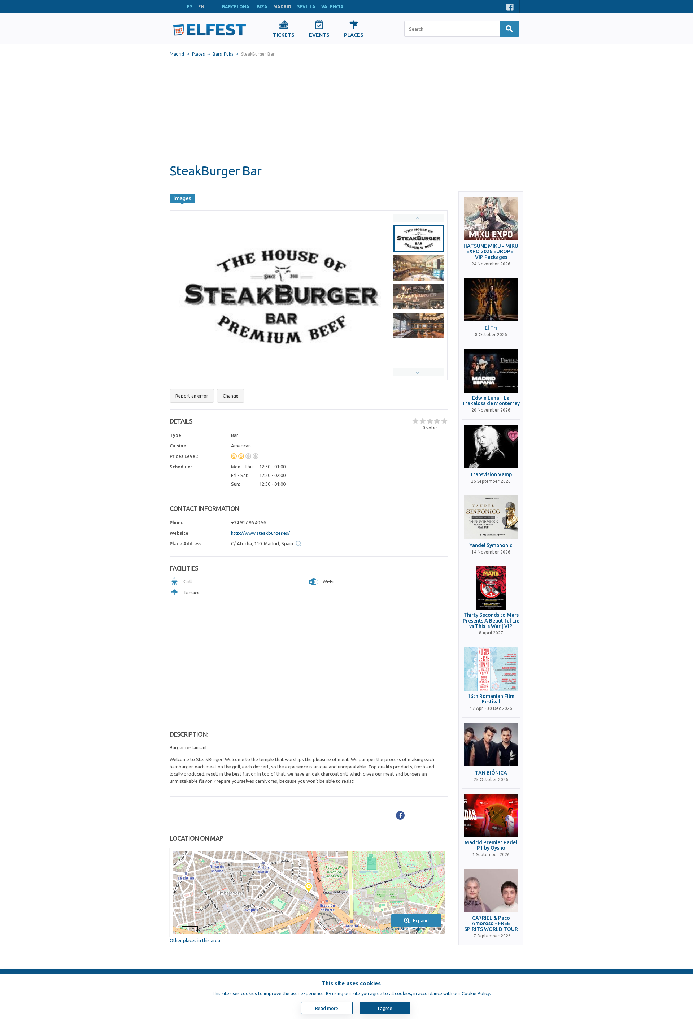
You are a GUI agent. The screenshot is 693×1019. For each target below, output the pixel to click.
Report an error (191, 395)
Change (231, 395)
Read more (326, 1008)
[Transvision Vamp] (491, 446)
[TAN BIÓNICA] (491, 744)
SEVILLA (306, 6)
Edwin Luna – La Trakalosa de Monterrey (491, 400)
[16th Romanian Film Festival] (491, 669)
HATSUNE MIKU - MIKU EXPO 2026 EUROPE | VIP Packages (490, 251)
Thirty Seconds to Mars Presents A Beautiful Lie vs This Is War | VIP (491, 620)
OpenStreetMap (405, 929)
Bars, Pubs (223, 54)
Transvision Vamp (491, 474)
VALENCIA (332, 6)
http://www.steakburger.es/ (260, 532)
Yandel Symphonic (491, 545)
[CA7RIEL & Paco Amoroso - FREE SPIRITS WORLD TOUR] (491, 890)
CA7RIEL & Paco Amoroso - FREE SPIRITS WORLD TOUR (491, 923)
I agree (385, 1008)
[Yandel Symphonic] (491, 517)
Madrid (177, 54)
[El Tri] (491, 299)
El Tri (491, 328)
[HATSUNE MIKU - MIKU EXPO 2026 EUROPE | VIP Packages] (491, 218)
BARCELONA (235, 6)
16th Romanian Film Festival (490, 699)
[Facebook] (400, 815)
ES (189, 6)
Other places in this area (195, 940)
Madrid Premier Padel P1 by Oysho (491, 845)
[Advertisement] (346, 110)
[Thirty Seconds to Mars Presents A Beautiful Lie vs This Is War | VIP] (491, 588)
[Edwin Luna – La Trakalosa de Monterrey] (491, 371)
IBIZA (261, 6)
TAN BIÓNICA (491, 773)
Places (198, 54)
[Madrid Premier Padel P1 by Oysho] (491, 815)
